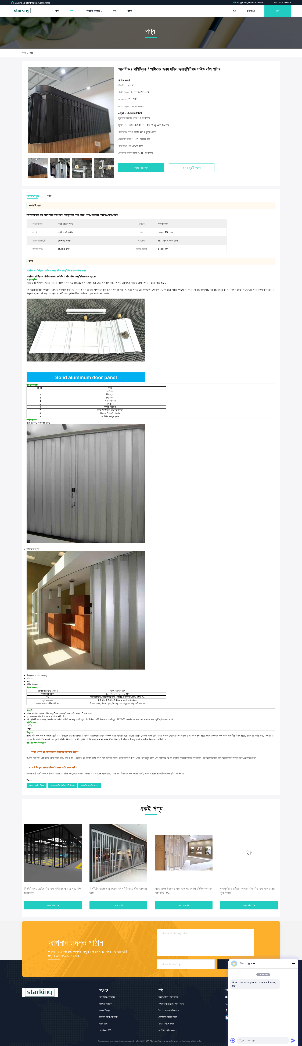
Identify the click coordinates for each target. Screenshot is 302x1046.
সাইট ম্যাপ (103, 1023)
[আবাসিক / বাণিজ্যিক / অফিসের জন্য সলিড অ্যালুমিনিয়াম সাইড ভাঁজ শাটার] (71, 110)
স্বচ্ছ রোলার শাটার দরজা (168, 997)
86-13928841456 (282, 2)
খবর (114, 10)
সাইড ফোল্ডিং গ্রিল (36, 785)
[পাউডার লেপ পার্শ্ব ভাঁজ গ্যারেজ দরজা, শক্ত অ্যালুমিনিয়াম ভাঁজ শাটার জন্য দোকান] (249, 852)
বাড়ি (57, 10)
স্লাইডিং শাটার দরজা (167, 1030)
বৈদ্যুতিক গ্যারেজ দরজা (168, 1017)
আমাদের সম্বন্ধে (93, 10)
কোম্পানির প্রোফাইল (107, 997)
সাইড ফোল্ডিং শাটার (166, 1023)
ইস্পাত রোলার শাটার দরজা (169, 1010)
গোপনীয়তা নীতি (105, 1030)
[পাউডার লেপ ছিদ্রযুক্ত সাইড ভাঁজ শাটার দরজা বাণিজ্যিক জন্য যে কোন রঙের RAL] (118, 852)
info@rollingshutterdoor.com (250, 2)
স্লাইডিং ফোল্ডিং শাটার (90, 785)
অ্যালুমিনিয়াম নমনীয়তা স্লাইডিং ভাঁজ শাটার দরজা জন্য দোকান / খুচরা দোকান (183, 890)
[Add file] (232, 1040)
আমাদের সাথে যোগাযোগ (108, 1017)
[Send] (293, 1040)
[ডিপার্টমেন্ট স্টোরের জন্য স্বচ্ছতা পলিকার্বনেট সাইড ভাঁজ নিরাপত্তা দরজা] (53, 852)
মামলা (130, 10)
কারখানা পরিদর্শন (105, 1003)
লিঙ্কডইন (227, 1017)
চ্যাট (277, 10)
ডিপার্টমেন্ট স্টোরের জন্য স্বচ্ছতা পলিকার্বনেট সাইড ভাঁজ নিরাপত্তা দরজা (52, 890)
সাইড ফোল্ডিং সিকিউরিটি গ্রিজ (62, 785)
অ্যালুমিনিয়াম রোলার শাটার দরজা (171, 1003)
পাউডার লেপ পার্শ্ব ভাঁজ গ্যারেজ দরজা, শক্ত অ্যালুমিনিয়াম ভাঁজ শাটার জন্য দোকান (248, 890)
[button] (28, 861)
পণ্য (72, 10)
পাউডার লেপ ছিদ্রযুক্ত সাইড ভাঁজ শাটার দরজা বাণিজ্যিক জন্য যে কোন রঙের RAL (118, 890)
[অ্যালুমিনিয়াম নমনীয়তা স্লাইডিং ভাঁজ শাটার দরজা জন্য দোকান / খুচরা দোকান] (184, 852)
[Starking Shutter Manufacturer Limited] (22, 11)
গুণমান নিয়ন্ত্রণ (104, 1010)
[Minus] (293, 963)
